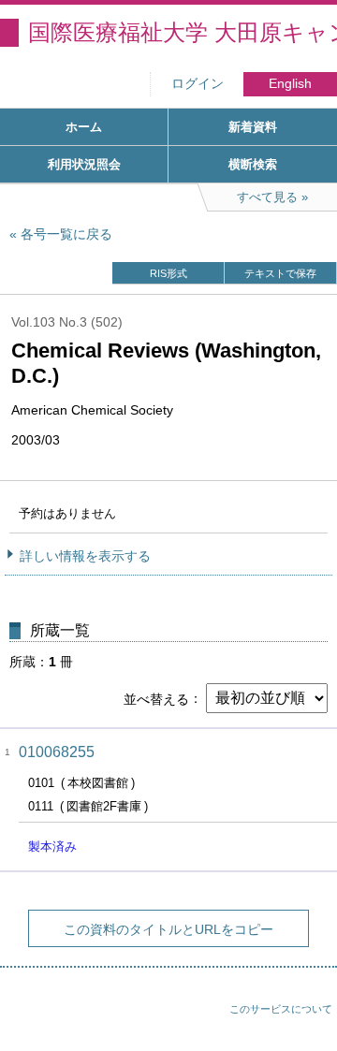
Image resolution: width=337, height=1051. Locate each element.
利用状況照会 (84, 164)
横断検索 (252, 164)
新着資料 (252, 127)
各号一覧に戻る (66, 233)
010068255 (57, 752)
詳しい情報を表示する (85, 555)
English (290, 84)
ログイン (197, 84)
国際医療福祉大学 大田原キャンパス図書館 (182, 32)
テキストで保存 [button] (280, 273)
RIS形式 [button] (168, 273)
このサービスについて (280, 1009)
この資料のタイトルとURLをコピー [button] (168, 929)
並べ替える (156, 698)
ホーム (84, 127)
